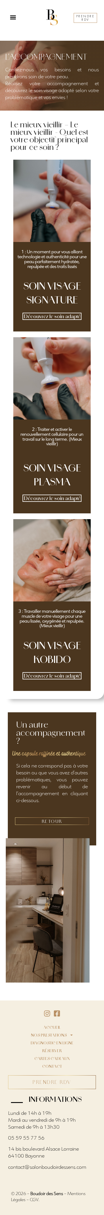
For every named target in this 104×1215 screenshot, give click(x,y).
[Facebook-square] (57, 1013)
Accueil (52, 1027)
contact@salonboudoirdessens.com (47, 1167)
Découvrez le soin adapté (52, 316)
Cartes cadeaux (52, 1058)
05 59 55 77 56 (26, 1138)
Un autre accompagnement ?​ (51, 733)
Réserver (52, 1050)
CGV (34, 1200)
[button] (13, 17)
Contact (52, 1066)
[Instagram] (47, 1013)
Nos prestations (49, 1035)
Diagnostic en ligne (52, 1043)
